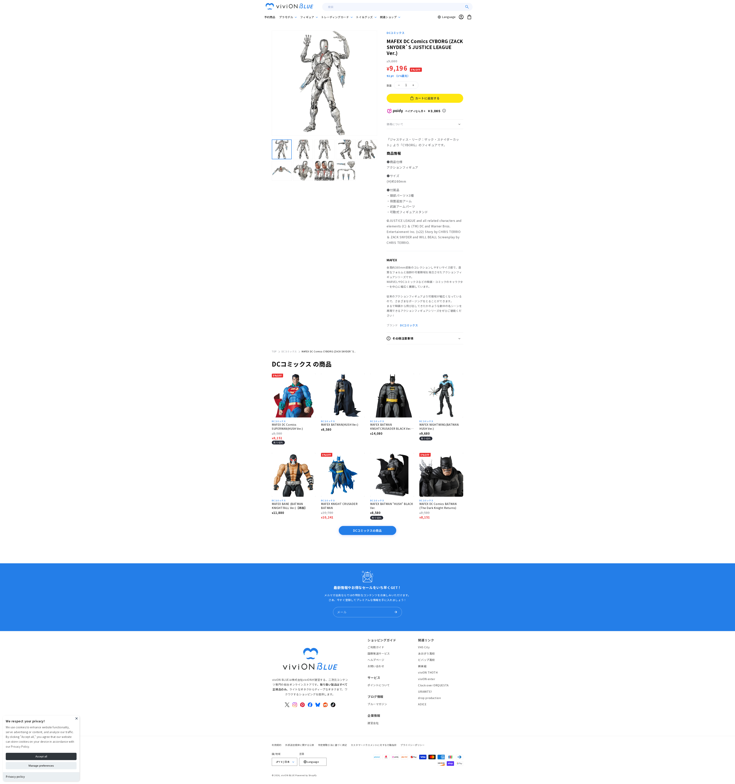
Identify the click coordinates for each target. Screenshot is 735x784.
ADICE (422, 704)
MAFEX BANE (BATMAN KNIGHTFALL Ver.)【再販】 (289, 506)
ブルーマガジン (377, 704)
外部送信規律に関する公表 (299, 744)
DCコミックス (395, 33)
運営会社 (373, 723)
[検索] (467, 7)
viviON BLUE (288, 775)
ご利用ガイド (376, 647)
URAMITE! (425, 691)
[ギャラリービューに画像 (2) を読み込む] (303, 149)
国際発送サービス (379, 653)
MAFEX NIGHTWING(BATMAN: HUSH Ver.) (439, 426)
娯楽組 (422, 666)
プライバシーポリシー (412, 744)
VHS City (424, 647)
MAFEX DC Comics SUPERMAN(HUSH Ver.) (287, 426)
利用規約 (276, 744)
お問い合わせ (376, 666)
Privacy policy (15, 776)
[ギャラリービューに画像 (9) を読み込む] (346, 171)
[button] (287, 17)
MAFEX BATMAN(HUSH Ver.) (339, 424)
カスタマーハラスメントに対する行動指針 (374, 744)
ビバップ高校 (426, 660)
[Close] (76, 718)
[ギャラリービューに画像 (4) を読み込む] (346, 149)
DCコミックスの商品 (367, 530)
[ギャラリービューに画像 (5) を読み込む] (367, 149)
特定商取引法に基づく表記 (332, 744)
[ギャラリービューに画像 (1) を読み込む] (282, 149)
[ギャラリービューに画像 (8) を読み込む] (324, 171)
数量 (389, 85)
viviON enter (426, 679)
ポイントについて (379, 685)
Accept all (41, 756)
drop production (429, 698)
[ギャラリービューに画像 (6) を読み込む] (282, 171)
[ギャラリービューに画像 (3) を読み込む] (324, 149)
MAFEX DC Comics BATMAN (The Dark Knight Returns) (438, 506)
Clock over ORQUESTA (433, 685)
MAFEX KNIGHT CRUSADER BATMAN (339, 506)
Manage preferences (41, 765)
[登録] (395, 612)
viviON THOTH (428, 672)
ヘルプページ (376, 660)
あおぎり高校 (426, 653)
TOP (274, 351)
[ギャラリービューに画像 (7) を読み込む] (303, 171)
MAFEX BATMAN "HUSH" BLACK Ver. (391, 506)
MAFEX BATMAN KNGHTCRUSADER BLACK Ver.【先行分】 (390, 427)
